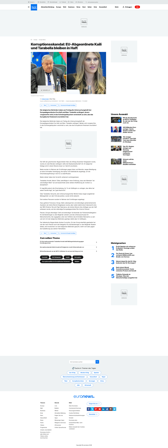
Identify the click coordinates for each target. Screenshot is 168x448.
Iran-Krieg (72, 372)
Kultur (90, 7)
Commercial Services (75, 408)
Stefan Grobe (45, 99)
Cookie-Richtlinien (74, 413)
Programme (43, 427)
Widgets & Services (60, 422)
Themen (42, 402)
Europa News (42, 39)
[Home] (31, 39)
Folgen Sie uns (59, 415)
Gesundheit (103, 7)
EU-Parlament (56, 257)
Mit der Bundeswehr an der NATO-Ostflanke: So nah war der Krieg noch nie (61, 251)
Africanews (58, 425)
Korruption (78, 257)
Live (137, 7)
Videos (42, 425)
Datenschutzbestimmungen (77, 415)
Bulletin (57, 408)
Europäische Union (78, 381)
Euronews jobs (73, 420)
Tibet (65, 381)
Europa (58, 7)
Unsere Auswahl (119, 114)
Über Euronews (73, 406)
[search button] (86, 2)
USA (78, 385)
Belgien (77, 261)
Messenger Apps (59, 420)
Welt (64, 7)
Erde (95, 7)
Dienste (57, 402)
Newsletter (92, 414)
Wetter (56, 410)
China (102, 381)
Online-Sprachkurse (60, 427)
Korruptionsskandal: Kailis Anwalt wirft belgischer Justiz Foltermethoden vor (62, 247)
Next (84, 7)
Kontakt (71, 418)
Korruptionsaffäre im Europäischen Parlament (56, 261)
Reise (78, 7)
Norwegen (92, 381)
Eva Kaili (44, 257)
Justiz (67, 257)
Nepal (103, 377)
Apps (56, 418)
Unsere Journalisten (46, 430)
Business (71, 7)
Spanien (96, 372)
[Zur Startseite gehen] (34, 7)
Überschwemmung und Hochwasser (74, 377)
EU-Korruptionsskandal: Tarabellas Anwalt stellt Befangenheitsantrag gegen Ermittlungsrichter (62, 242)
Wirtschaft (88, 385)
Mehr (70, 402)
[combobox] (95, 2)
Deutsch (32, 2)
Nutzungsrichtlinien (74, 410)
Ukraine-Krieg (84, 372)
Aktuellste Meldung (47, 7)
